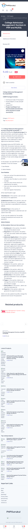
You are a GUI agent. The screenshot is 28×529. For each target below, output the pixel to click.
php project (10, 120)
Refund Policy (4, 498)
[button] (22, 50)
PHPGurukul (13, 511)
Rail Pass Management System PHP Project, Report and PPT (16, 469)
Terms (2, 492)
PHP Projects (10, 16)
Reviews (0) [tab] (6, 44)
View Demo (14, 87)
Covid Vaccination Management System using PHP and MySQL (15, 456)
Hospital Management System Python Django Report (16, 476)
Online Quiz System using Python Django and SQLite (15, 412)
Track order (4, 500)
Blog (2, 490)
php (6, 120)
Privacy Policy (4, 496)
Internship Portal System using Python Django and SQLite (15, 425)
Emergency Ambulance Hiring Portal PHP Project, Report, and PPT (16, 439)
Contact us (4, 502)
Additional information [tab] (9, 39)
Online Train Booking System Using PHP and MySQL (16, 401)
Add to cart (18, 77)
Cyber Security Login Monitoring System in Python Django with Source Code (16, 375)
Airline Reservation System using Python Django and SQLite (15, 389)
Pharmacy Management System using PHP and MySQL (13, 333)
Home (4, 16)
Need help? (3, 494)
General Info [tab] (6, 33)
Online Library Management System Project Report (16, 447)
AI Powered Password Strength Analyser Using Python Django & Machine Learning (15, 357)
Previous (2, 324)
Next (25, 324)
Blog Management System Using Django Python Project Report (15, 462)
